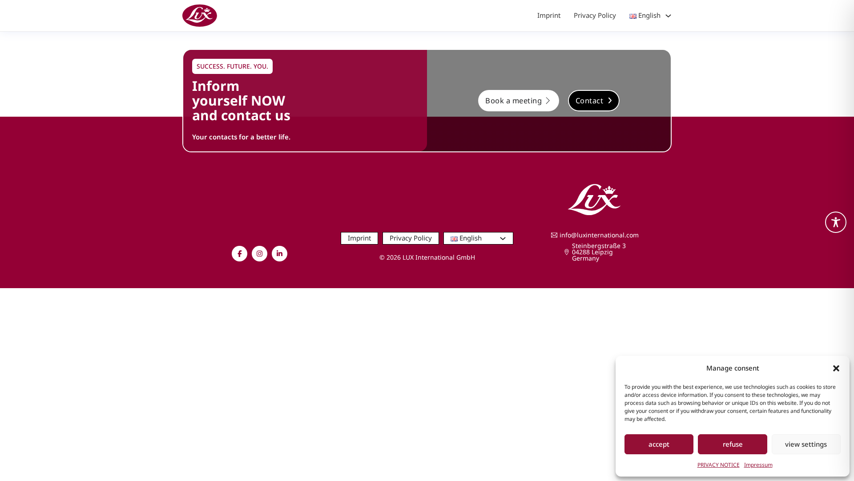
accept (659, 444)
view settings (806, 444)
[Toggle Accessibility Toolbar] (835, 222)
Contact (590, 100)
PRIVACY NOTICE (718, 465)
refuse (733, 444)
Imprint (548, 15)
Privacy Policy (595, 15)
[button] (836, 368)
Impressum (758, 465)
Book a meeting (513, 100)
